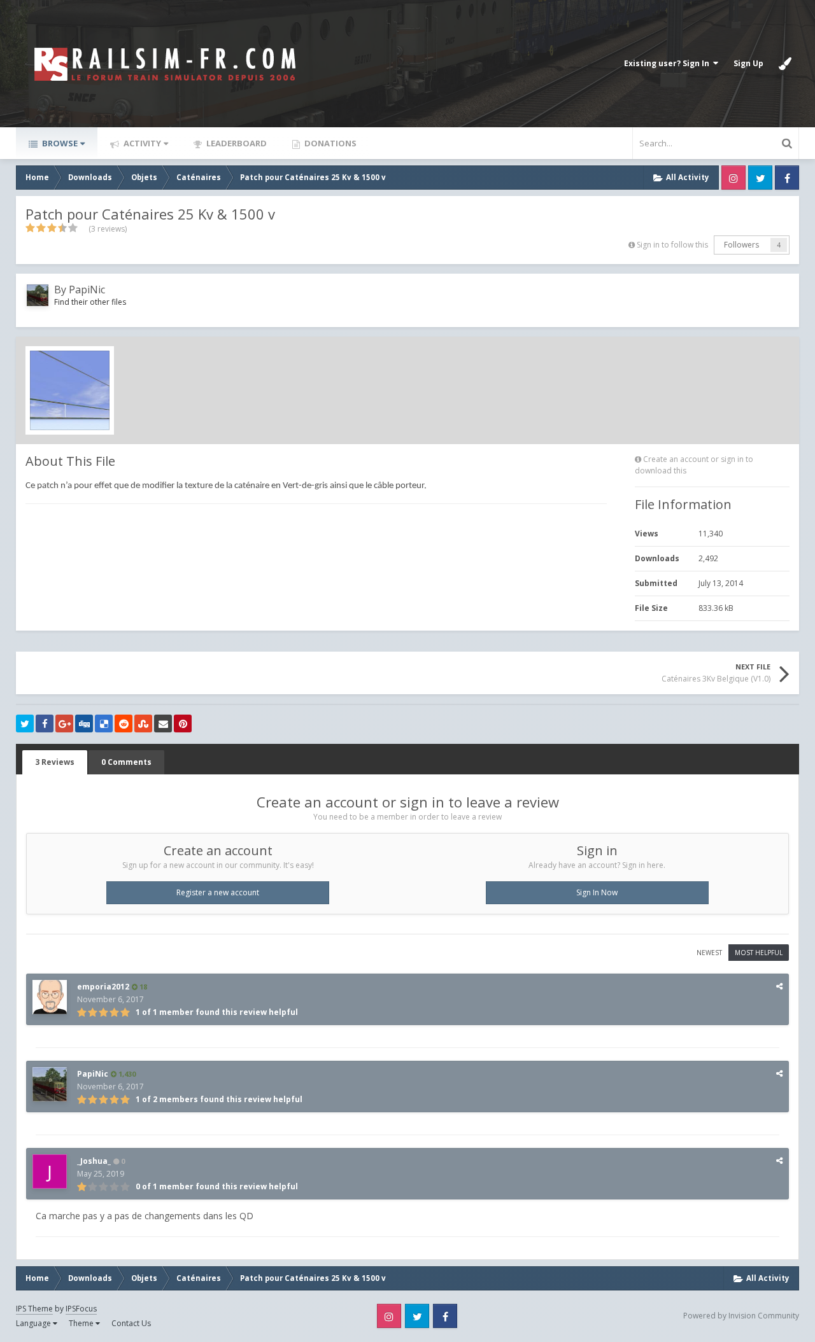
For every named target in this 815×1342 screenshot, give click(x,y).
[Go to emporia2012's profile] (49, 997)
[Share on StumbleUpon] (143, 723)
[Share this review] (779, 986)
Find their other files (90, 302)
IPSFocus (81, 1308)
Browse (59, 143)
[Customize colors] (785, 63)
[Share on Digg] (84, 723)
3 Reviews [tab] (54, 762)
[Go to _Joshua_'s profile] (49, 1171)
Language (34, 1323)
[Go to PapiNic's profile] (37, 295)
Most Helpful (759, 952)
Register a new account (217, 892)
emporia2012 (103, 986)
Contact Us (131, 1323)
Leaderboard (235, 143)
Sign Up (748, 63)
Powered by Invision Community (741, 1315)
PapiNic (87, 290)
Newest (709, 952)
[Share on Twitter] (25, 723)
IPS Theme (34, 1308)
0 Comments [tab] (126, 762)
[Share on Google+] (64, 723)
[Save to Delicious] (104, 723)
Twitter (760, 177)
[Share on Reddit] (123, 723)
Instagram (733, 177)
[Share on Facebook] (44, 723)
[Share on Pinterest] (183, 723)
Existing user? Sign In (668, 63)
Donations (329, 143)
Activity (141, 143)
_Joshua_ (94, 1161)
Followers (741, 244)
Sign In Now (597, 892)
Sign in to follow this (672, 244)
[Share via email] (163, 723)
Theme (82, 1323)
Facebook (787, 177)
